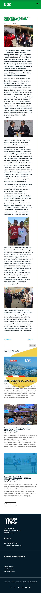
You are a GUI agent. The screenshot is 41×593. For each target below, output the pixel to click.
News (14, 23)
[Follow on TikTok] (30, 587)
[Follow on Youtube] (26, 587)
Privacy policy (8, 566)
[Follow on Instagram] (22, 587)
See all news (10, 504)
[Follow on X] (10, 587)
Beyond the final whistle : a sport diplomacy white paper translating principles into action (17, 478)
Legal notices (8, 569)
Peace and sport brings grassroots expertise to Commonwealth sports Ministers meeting (17, 429)
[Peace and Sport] (7, 4)
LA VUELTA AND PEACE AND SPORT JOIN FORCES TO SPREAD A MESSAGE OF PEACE (19, 381)
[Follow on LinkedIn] (18, 587)
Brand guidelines (9, 571)
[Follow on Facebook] (14, 587)
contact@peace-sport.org (13, 545)
